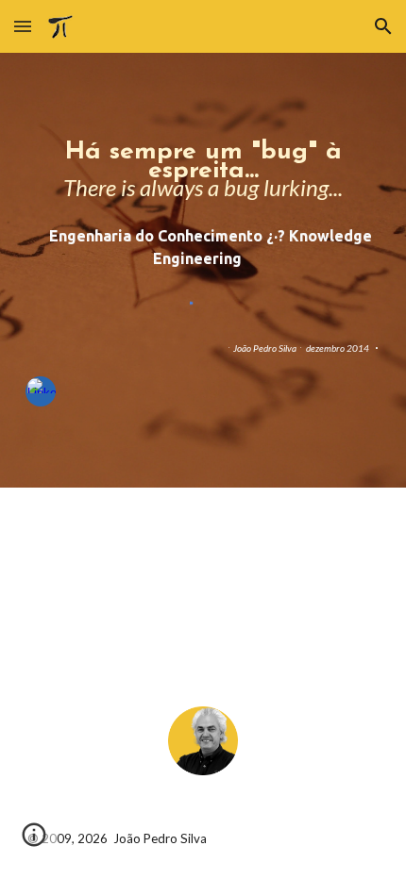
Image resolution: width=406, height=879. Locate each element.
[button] (22, 26)
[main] (203, 169)
